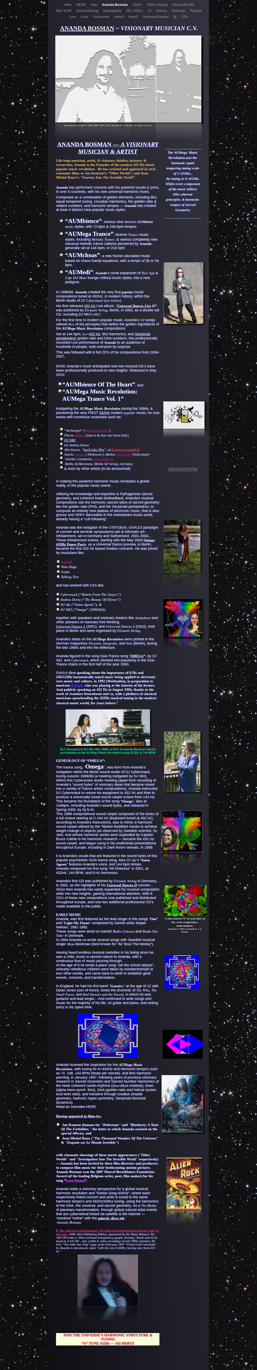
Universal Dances (156, 16)
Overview (179, 10)
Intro (94, 4)
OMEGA (137, 656)
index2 (119, 16)
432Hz (138, 4)
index (68, 4)
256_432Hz (135, 10)
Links (85, 16)
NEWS (81, 4)
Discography (112, 10)
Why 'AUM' (64, 10)
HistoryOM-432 (183, 4)
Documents (101, 16)
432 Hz (89, 306)
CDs (184, 16)
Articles (162, 10)
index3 (133, 16)
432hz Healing (157, 4)
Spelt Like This (93, 450)
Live (73, 16)
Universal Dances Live (134, 306)
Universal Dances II (122, 885)
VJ (150, 10)
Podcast (196, 10)
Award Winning (87, 10)
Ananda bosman (87, 28)
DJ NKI (69, 440)
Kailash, (77, 685)
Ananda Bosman (115, 4)
